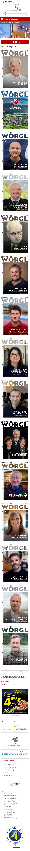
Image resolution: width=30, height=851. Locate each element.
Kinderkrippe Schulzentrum (10, 795)
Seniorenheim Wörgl (8, 800)
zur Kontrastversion (14, 4)
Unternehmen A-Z (21, 677)
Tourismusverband (8, 774)
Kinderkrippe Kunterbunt (9, 814)
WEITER (21, 671)
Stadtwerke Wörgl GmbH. (9, 811)
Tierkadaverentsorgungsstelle (10, 819)
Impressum (7, 676)
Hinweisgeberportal (13, 677)
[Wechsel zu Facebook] (13, 42)
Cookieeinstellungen (5, 681)
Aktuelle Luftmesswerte (9, 775)
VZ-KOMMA (6, 772)
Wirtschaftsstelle (7, 766)
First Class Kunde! (16, 847)
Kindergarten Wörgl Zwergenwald (11, 798)
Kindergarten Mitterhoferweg (10, 803)
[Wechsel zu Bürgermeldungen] (20, 42)
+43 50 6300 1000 (8, 1)
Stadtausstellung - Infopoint (10, 767)
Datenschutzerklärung (5, 677)
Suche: (4, 12)
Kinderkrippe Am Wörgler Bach (10, 797)
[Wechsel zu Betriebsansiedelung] (15, 726)
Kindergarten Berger (8, 815)
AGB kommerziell (15, 676)
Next (29, 31)
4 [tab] (6, 37)
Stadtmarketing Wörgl (9, 809)
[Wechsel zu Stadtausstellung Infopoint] (15, 784)
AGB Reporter (21, 676)
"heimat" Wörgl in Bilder (9, 764)
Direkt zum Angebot (15, 715)
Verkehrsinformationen (9, 769)
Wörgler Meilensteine (8, 777)
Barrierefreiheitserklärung (6, 678)
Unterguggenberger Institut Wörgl (11, 762)
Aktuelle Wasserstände (9, 770)
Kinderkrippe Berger (8, 817)
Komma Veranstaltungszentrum (11, 793)
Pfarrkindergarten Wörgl (9, 804)
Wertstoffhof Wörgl (8, 806)
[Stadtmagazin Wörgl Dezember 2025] (15, 481)
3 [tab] (4, 37)
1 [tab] (1, 37)
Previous (1, 31)
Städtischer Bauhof (8, 808)
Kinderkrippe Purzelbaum (9, 812)
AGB (11, 676)
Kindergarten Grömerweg (9, 801)
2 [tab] (3, 37)
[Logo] (15, 8)
